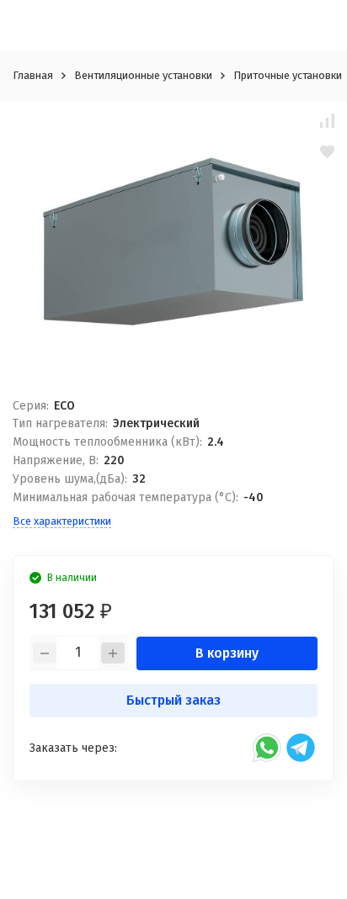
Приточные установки (287, 75)
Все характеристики (62, 521)
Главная (33, 75)
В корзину (227, 653)
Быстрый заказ (173, 700)
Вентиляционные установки (143, 75)
